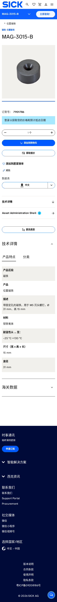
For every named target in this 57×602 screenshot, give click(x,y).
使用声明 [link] (28, 575)
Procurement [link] (10, 504)
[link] (13, 4)
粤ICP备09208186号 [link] (28, 585)
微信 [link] (4, 521)
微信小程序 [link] (8, 526)
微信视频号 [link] (8, 532)
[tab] (9, 257)
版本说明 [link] (28, 564)
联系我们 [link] (7, 493)
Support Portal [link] (11, 498)
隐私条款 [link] (28, 580)
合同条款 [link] (28, 569)
